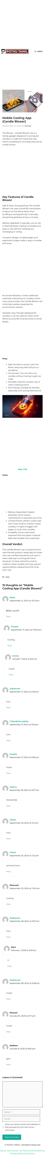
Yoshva (13, 787)
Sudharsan (15, 918)
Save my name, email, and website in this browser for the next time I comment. (22, 1127)
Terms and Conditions (33, 1151)
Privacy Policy (16, 1153)
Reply (8, 616)
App (7, 577)
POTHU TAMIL (13, 1145)
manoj (15, 656)
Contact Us (16, 1151)
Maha (12, 597)
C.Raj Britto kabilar (19, 721)
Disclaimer (30, 1153)
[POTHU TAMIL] (15, 51)
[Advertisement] (22, 24)
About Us (4, 1151)
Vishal (13, 820)
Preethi (14, 627)
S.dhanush (15, 688)
